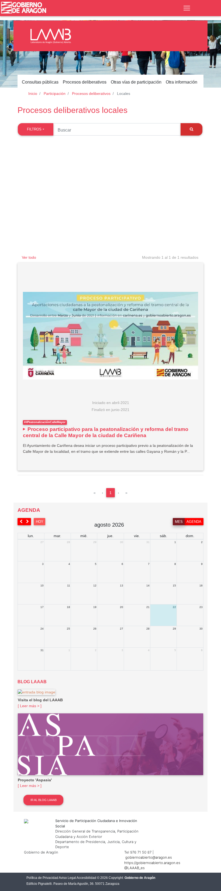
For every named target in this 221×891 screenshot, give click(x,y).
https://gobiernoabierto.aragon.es (152, 863)
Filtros (34, 129)
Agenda (194, 522)
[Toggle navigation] (186, 8)
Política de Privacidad (42, 877)
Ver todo (29, 257)
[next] (27, 521)
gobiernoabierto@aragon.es (148, 857)
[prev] (21, 521)
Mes (179, 522)
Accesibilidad (86, 877)
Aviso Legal (67, 877)
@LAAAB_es (134, 868)
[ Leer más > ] (30, 706)
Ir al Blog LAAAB (43, 800)
